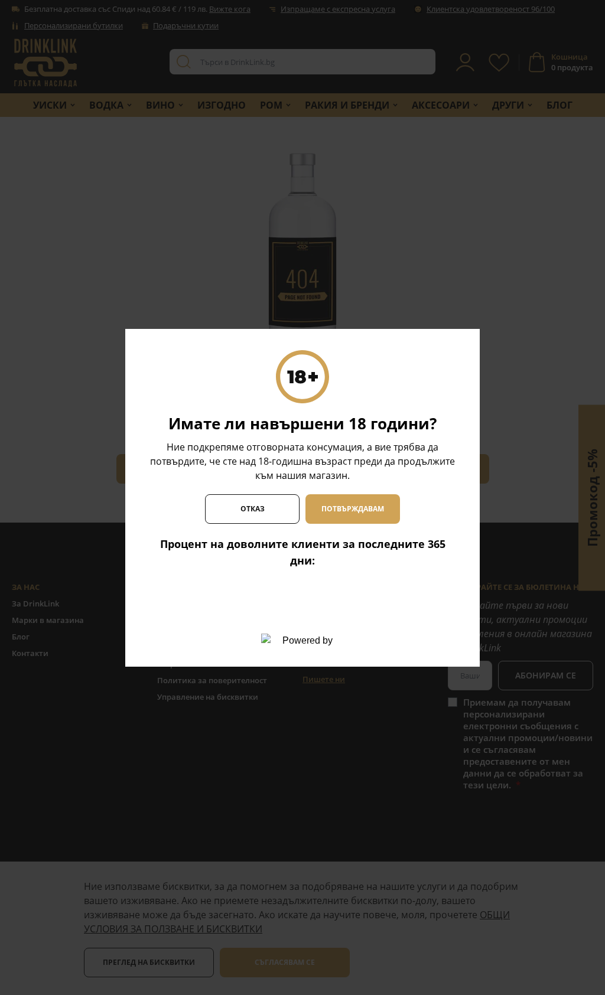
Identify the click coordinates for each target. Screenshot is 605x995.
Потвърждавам (352, 509)
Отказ (252, 509)
